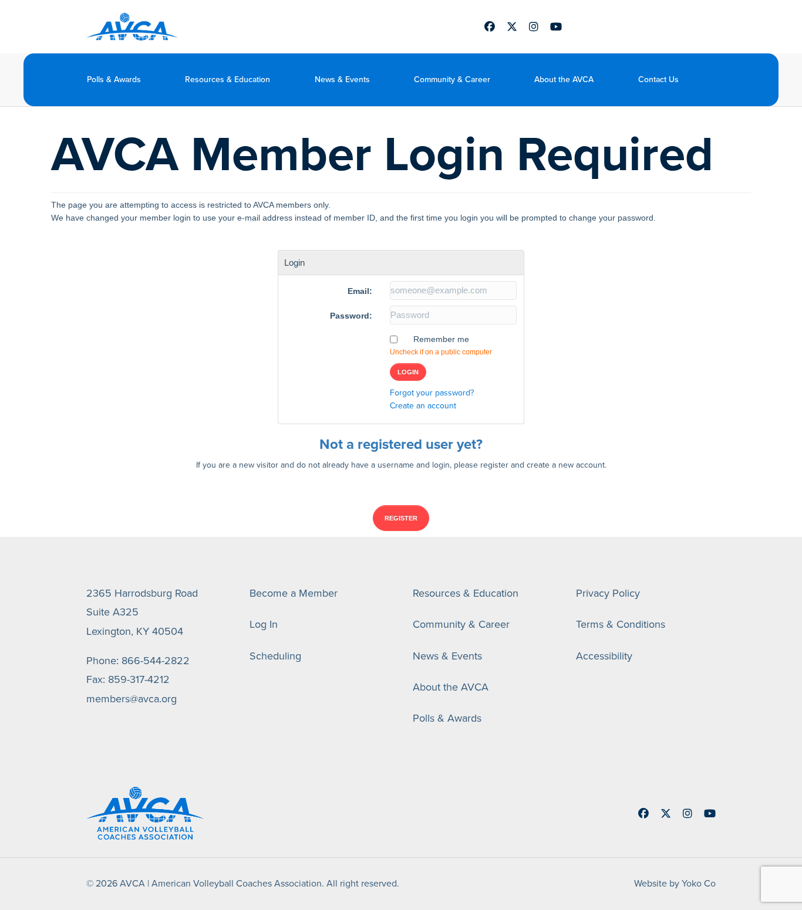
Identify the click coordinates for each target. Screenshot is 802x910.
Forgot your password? (432, 393)
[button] (707, 79)
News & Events (342, 79)
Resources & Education (227, 79)
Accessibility (604, 656)
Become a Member (294, 593)
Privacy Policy (608, 593)
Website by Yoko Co (675, 883)
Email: (360, 291)
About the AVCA (564, 79)
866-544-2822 (156, 660)
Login (408, 371)
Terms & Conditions (620, 624)
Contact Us (658, 79)
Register (401, 518)
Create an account (423, 406)
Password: (351, 315)
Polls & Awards (114, 79)
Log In (264, 624)
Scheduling (275, 656)
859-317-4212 (139, 679)
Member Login (630, 27)
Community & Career (452, 79)
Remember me (441, 339)
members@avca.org (131, 698)
